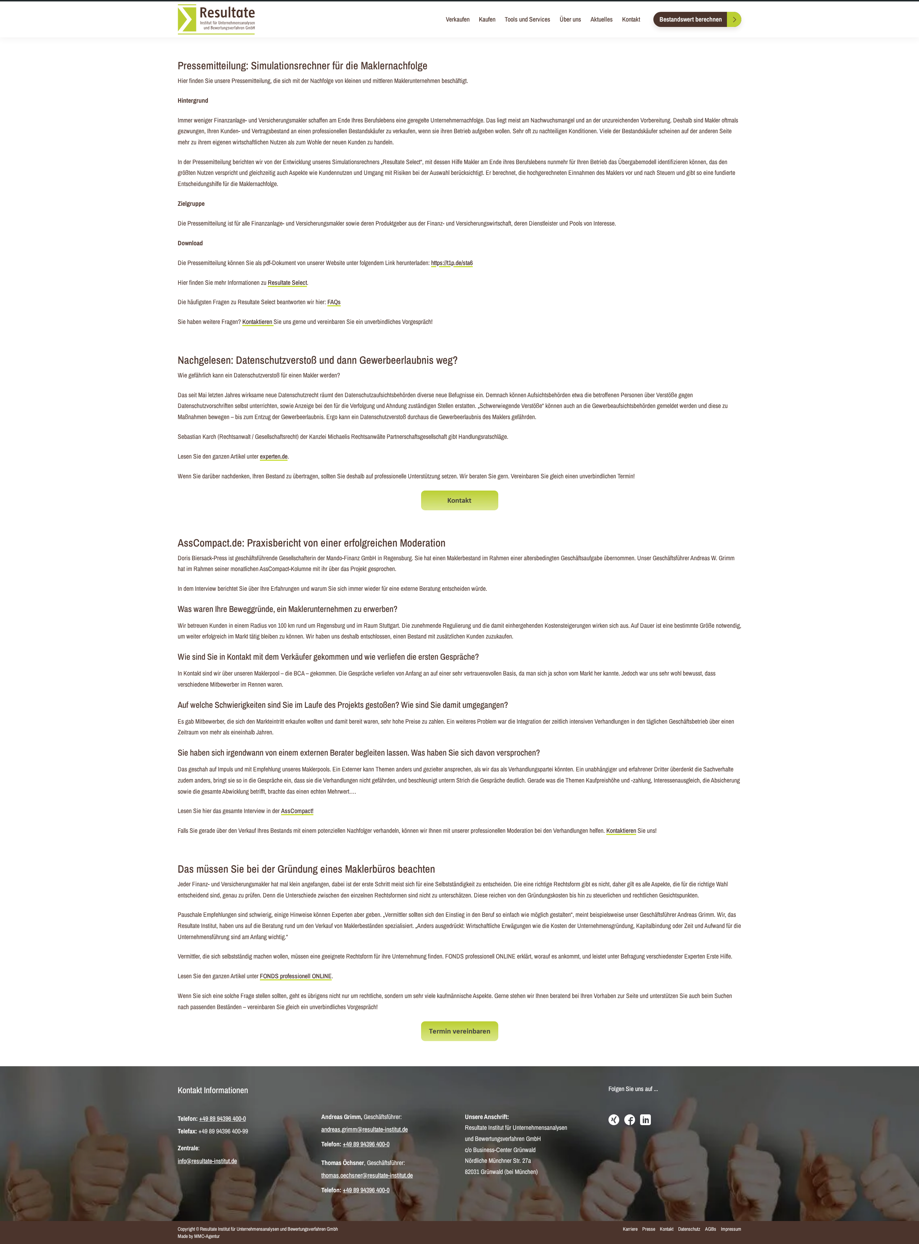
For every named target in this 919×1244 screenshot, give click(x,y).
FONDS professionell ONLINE (296, 975)
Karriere (630, 1229)
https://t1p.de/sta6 (452, 262)
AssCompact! (297, 810)
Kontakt (631, 19)
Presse (648, 1229)
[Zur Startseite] (216, 19)
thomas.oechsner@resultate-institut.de (367, 1175)
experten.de (274, 456)
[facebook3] (629, 1120)
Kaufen (487, 19)
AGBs (710, 1229)
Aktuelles (602, 19)
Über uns (570, 19)
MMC (199, 1236)
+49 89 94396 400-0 (222, 1118)
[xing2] (613, 1120)
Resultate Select (287, 282)
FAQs (334, 301)
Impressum (731, 1229)
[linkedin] (645, 1120)
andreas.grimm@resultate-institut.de (364, 1129)
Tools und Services (527, 19)
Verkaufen (458, 19)
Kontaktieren (258, 321)
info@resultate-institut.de (207, 1160)
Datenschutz (689, 1229)
